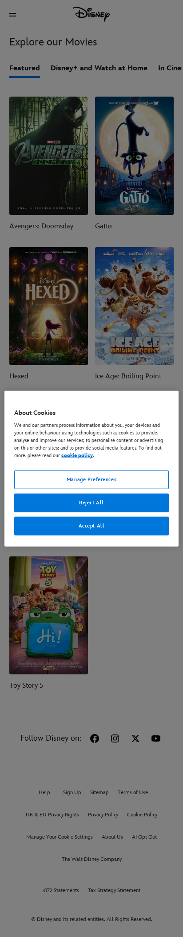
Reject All (91, 503)
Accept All (92, 526)
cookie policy (77, 455)
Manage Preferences (91, 480)
